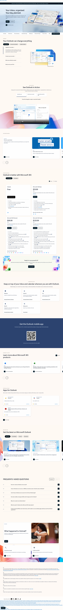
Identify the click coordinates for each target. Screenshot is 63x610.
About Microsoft (35, 605)
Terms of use (25, 609)
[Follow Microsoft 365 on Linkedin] (11, 599)
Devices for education (43, 601)
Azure (43, 603)
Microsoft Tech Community (9, 605)
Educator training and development (16, 602)
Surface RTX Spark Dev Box (19, 600)
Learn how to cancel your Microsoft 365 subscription (19, 569)
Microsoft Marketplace (17, 605)
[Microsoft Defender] (21, 252)
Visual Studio (29, 605)
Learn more (36, 575)
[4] (3, 580)
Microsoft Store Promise (24, 601)
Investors (50, 605)
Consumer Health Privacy (4, 609)
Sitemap (9, 609)
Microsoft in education (37, 601)
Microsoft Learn (52, 603)
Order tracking (12, 601)
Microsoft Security (6, 603)
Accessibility (60, 605)
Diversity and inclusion (55, 605)
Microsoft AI (2, 603)
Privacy (17, 609)
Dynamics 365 (11, 603)
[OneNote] (17, 252)
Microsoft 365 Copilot (34, 603)
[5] (3, 584)
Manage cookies (20, 609)
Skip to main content (3, 0)
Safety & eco (33, 609)
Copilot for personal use (33, 600)
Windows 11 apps (48, 600)
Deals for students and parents (26, 602)
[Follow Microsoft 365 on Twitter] (13, 599)
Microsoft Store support (3, 601)
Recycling (36, 609)
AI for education (33, 602)
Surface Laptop (6, 600)
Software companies (23, 605)
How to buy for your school (7, 602)
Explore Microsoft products (42, 600)
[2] (3, 572)
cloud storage (40, 207)
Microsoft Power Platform (22, 603)
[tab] (6, 44)
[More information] (15, 204)
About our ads (40, 609)
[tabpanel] (31, 61)
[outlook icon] (8, 212)
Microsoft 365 (16, 603)
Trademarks (29, 609)
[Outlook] (33, 214)
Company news (40, 605)
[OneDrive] (35, 214)
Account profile (53, 600)
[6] (3, 587)
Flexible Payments (30, 601)
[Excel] (11, 252)
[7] (3, 590)
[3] (3, 577)
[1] (3, 567)
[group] (17, 148)
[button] (6, 157)
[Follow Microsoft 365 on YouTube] (16, 599)
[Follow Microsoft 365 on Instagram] (18, 599)
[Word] (10, 252)
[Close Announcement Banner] (58, 3)
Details (40, 578)
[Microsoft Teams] (22, 252)
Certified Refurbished (17, 601)
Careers (32, 605)
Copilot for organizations (26, 600)
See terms (34, 193)
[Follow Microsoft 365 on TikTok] (20, 599)
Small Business (40, 603)
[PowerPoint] (13, 252)
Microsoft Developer (47, 603)
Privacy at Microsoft (46, 605)
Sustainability (2, 606)
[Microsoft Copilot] (8, 252)
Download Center (58, 600)
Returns (8, 601)
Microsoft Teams (28, 603)
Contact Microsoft (13, 609)
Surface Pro (1, 600)
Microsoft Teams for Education (51, 601)
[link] (4, 34)
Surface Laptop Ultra (11, 600)
